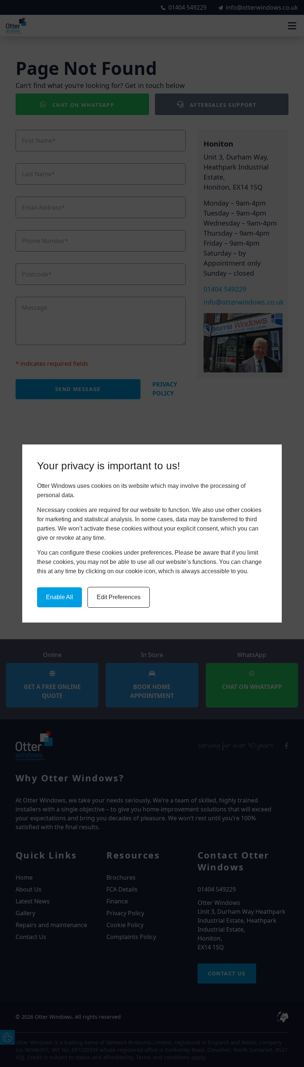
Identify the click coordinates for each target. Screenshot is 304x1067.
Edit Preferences (119, 597)
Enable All (59, 597)
